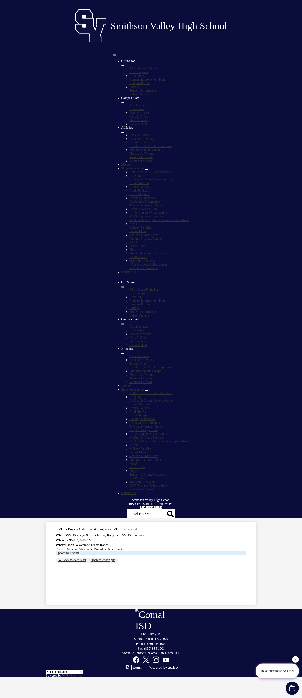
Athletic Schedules (141, 138)
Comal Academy (140, 183)
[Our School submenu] (122, 65)
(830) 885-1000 (156, 643)
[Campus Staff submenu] (122, 102)
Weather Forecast (140, 161)
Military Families (140, 227)
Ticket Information (141, 157)
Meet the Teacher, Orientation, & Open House (159, 220)
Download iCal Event (108, 549)
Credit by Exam (139, 190)
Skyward (135, 249)
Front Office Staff (140, 112)
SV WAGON (138, 124)
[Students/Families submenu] (146, 169)
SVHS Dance (138, 257)
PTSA (133, 242)
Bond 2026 (136, 75)
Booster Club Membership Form (150, 146)
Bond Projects (138, 72)
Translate (76, 675)
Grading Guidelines (142, 198)
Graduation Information (144, 201)
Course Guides (139, 186)
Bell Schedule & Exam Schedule (150, 172)
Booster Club (138, 142)
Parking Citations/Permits (145, 238)
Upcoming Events (67, 553)
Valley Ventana (139, 94)
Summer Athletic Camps (145, 149)
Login (137, 667)
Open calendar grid (103, 560)
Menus (133, 223)
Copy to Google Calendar (72, 549)
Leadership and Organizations (148, 212)
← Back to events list (72, 560)
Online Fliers (137, 231)
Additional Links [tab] (151, 507)
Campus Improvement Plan (147, 79)
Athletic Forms (139, 135)
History (134, 87)
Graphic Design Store (143, 209)
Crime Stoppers (139, 194)
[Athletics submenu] (122, 132)
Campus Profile (139, 83)
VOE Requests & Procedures (148, 264)
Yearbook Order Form (143, 235)
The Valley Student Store (145, 205)
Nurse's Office (138, 116)
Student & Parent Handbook (147, 253)
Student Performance (143, 90)
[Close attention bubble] (295, 659)
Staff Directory (139, 120)
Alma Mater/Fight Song (144, 68)
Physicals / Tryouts (141, 153)
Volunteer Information (143, 268)
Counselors (136, 109)
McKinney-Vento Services (146, 216)
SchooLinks (137, 246)
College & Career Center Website (151, 179)
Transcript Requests (142, 260)
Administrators (139, 105)
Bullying (135, 175)
